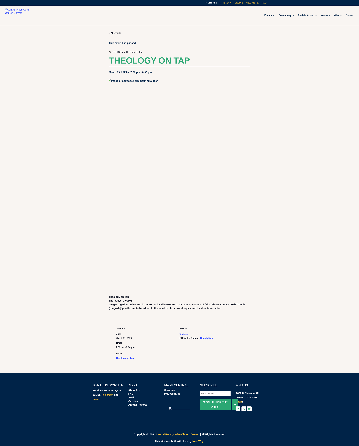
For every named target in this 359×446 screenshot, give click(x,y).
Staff (131, 397)
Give (336, 15)
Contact (350, 15)
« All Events (115, 33)
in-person (107, 394)
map (239, 401)
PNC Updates (172, 393)
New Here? (252, 3)
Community (285, 15)
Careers (133, 401)
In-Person (225, 3)
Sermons (169, 390)
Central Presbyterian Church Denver (177, 434)
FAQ (264, 3)
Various (184, 334)
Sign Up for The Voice (215, 405)
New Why (197, 441)
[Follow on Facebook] (238, 408)
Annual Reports (137, 404)
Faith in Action (306, 15)
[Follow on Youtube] (249, 408)
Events (268, 15)
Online (239, 3)
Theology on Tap (125, 358)
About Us (134, 390)
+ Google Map (205, 338)
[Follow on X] (243, 408)
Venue (324, 15)
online (96, 399)
